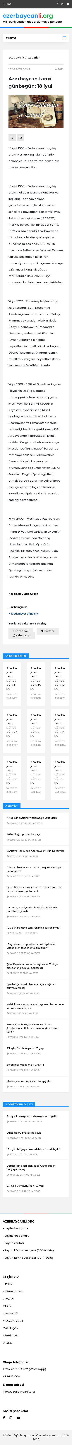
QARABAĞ (10, 1313)
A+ (20, 138)
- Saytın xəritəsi (13, 1243)
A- (12, 138)
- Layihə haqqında (15, 1228)
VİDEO (7, 1342)
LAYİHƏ (8, 1284)
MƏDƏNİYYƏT (13, 1320)
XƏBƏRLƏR (11, 1335)
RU (9, 3)
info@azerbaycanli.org (19, 1391)
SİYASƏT (9, 1298)
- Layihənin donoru (16, 1235)
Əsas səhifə (16, 57)
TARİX (7, 1306)
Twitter (49, 631)
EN (4, 3)
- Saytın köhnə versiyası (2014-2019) (28, 1257)
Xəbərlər (34, 57)
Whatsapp (22, 635)
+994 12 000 (11, 1376)
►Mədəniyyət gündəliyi (23, 613)
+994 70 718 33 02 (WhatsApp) (24, 1369)
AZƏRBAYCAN (13, 1291)
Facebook (21, 631)
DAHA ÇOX (11, 1328)
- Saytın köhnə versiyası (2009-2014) (28, 1250)
